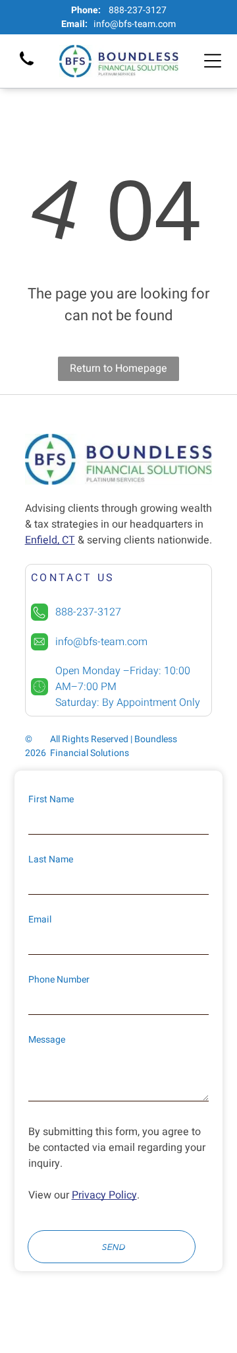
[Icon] (26, 67)
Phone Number (59, 980)
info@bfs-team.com (134, 24)
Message (46, 1040)
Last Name (50, 859)
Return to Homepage (118, 368)
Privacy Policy (104, 1195)
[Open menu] (212, 61)
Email (39, 919)
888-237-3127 (138, 10)
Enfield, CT (50, 540)
